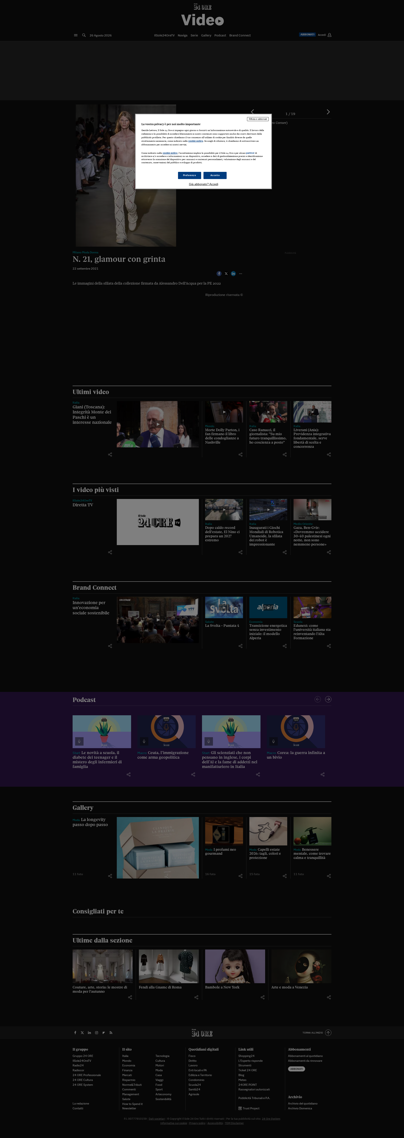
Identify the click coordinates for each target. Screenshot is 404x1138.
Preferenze (189, 175)
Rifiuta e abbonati (258, 119)
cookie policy (195, 141)
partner (250, 153)
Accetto (215, 175)
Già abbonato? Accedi (203, 184)
